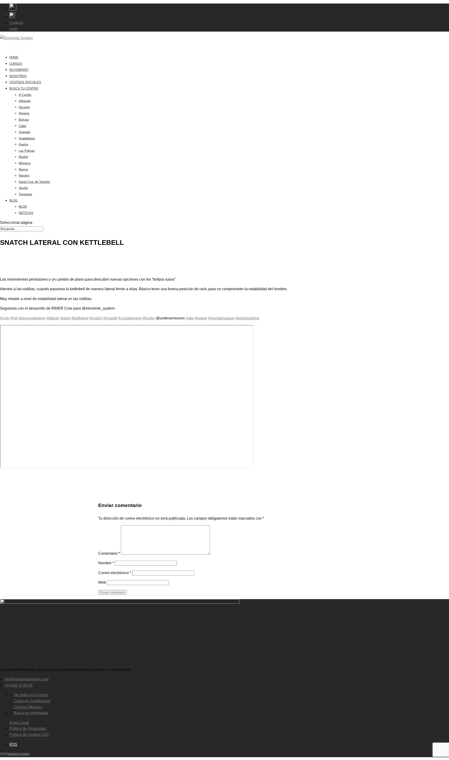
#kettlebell (79, 318)
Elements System (18, 754)
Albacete (25, 101)
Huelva (23, 144)
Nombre (106, 563)
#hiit (13, 318)
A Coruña (25, 95)
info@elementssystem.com (26, 679)
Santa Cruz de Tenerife (34, 182)
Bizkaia (24, 119)
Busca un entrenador (31, 713)
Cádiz (22, 126)
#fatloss (52, 318)
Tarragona (25, 194)
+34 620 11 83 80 (18, 685)
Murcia (23, 169)
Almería (24, 113)
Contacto (16, 23)
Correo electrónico (114, 573)
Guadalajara (27, 138)
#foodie (148, 318)
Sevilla (23, 188)
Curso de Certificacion (32, 701)
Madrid (23, 157)
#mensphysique (221, 318)
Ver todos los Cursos (31, 695)
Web (102, 582)
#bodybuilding (247, 318)
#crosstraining (129, 318)
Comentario (109, 553)
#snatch (95, 318)
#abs (190, 318)
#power (201, 318)
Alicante (24, 107)
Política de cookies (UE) (29, 735)
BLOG (13, 200)
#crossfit (110, 318)
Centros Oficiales (28, 707)
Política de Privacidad (27, 729)
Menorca (24, 163)
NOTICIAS (26, 213)
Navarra (24, 175)
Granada (24, 132)
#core (4, 318)
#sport (65, 318)
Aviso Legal (19, 723)
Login (13, 29)
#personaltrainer (31, 318)
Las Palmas (27, 150)
